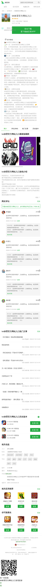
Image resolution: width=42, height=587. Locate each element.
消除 (19, 459)
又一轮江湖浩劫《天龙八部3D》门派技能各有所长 (13, 368)
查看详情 (35, 423)
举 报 (1, 584)
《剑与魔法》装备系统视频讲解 (12, 337)
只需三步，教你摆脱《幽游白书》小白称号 (13, 384)
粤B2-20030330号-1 (21, 544)
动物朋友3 (5, 407)
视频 (35, 459)
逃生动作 (10, 455)
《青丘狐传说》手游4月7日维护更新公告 (13, 352)
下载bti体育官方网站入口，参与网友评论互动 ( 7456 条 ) (21, 206)
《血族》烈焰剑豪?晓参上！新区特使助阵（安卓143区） (13, 392)
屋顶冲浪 (34, 501)
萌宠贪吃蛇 (5, 345)
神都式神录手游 (7, 525)
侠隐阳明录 (21, 525)
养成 (26, 455)
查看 (7, 506)
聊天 (9, 463)
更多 (38, 201)
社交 (30, 459)
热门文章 (25, 128)
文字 (24, 459)
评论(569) (14, 128)
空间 (14, 463)
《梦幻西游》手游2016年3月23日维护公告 (13, 360)
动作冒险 (19, 455)
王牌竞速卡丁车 (7, 376)
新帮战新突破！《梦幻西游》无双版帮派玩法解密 (13, 399)
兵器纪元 (34, 525)
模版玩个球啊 (7, 501)
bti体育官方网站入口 (5, 2)
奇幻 (31, 455)
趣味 (14, 459)
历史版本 (36, 128)
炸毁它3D (21, 501)
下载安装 (25, 21)
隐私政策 (9, 474)
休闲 (9, 459)
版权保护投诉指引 (21, 541)
